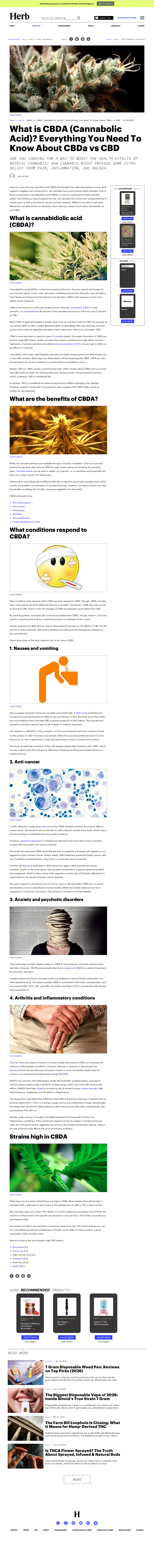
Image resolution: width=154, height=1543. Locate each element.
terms (26, 1530)
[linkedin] (88, 39)
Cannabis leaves (24, 471)
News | (48, 1417)
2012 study (81, 713)
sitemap (140, 1530)
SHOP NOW (127, 218)
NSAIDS (63, 1074)
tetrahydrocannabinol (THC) (67, 344)
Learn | (49, 1389)
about (46, 1530)
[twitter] (77, 39)
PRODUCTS (115, 26)
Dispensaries (64, 26)
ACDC (16, 1266)
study (30, 865)
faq (36, 1530)
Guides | (49, 1361)
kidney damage (89, 1088)
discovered (47, 826)
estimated (29, 311)
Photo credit (16, 115)
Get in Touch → (105, 4)
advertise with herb (126, 18)
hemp (82, 362)
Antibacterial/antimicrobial (27, 521)
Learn (21, 120)
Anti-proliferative (21, 518)
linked (40, 1088)
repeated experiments (30, 840)
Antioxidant (18, 510)
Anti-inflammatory (22, 502)
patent (68, 968)
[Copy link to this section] (104, 216)
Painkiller (17, 514)
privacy (14, 1530)
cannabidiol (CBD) (79, 307)
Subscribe (105, 18)
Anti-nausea (19, 506)
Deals (90, 26)
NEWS (12, 26)
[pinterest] (83, 39)
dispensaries (61, 1530)
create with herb (105, 1530)
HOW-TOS (36, 26)
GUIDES (141, 26)
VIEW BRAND (127, 291)
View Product (127, 222)
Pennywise (18, 1247)
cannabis (58, 336)
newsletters (125, 1530)
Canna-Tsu (18, 1251)
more (77, 1479)
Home (12, 120)
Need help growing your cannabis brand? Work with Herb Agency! (67, 4)
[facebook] (71, 39)
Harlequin (18, 1258)
